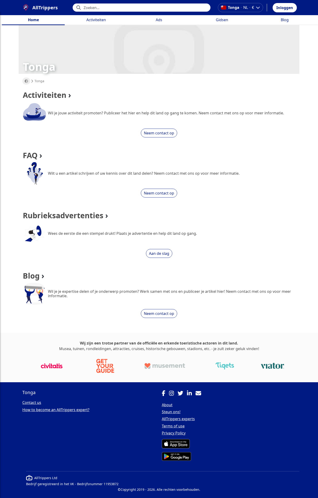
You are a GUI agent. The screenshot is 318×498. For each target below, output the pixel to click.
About (167, 404)
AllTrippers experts (178, 418)
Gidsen (222, 19)
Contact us (31, 402)
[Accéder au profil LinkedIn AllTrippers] (191, 393)
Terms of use (173, 426)
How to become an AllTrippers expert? (55, 409)
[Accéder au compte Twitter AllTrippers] (182, 393)
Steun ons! (171, 411)
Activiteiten (96, 19)
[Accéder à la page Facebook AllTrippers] (165, 393)
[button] (285, 7)
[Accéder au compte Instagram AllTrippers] (173, 393)
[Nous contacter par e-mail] (200, 393)
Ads (159, 19)
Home (33, 19)
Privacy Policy (174, 433)
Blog (285, 19)
